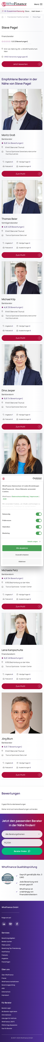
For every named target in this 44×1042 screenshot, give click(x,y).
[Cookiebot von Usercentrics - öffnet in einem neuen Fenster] (33, 478)
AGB (5, 499)
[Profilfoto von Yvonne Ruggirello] (22, 453)
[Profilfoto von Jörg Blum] (22, 713)
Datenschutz (6, 992)
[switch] (39, 520)
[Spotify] (10, 924)
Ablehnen (22, 561)
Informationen (6, 1015)
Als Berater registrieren (9, 1011)
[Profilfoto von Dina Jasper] (22, 364)
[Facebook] (17, 924)
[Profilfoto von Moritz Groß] (22, 109)
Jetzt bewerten (20, 64)
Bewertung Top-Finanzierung (11, 948)
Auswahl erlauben (22, 555)
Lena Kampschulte (12, 650)
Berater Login (6, 1008)
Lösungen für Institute (9, 1018)
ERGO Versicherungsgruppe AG (16, 57)
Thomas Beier (9, 218)
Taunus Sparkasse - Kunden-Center (19, 587)
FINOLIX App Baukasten (9, 1025)
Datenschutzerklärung (20, 496)
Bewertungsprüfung (8, 985)
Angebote (5, 958)
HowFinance (6, 952)
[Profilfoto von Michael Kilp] (22, 277)
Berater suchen (7, 941)
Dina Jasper (8, 390)
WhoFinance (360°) (8, 1022)
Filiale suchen (6, 945)
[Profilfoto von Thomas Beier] (22, 197)
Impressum (34, 496)
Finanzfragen (6, 962)
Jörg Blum (7, 738)
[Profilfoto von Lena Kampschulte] (22, 629)
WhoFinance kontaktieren (10, 982)
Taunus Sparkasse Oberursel (16, 235)
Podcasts (5, 955)
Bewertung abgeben (8, 938)
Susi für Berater (7, 1028)
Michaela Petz (10, 570)
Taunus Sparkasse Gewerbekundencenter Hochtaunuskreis (21, 152)
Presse (4, 978)
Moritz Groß (8, 135)
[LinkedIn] (4, 924)
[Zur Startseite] (2, 17)
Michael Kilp (8, 299)
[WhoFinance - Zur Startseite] (14, 4)
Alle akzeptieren (22, 548)
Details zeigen (33, 541)
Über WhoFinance (7, 975)
